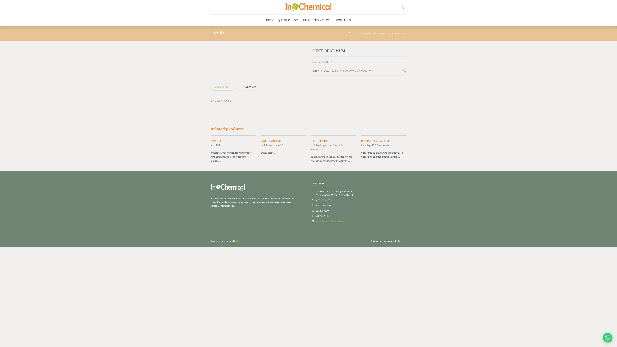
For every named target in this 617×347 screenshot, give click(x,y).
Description (222, 86)
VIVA (238, 241)
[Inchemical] (308, 7)
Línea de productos (315, 20)
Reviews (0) (249, 86)
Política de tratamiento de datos (387, 241)
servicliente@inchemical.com (330, 221)
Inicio (270, 20)
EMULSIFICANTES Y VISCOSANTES (374, 33)
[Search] (404, 7)
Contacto (343, 20)
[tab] (222, 87)
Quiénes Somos (288, 20)
